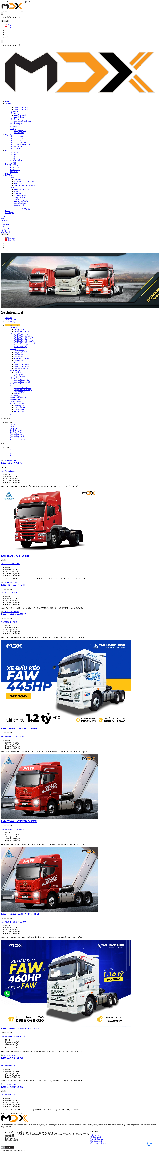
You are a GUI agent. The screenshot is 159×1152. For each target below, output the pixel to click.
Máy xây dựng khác (16, 123)
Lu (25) (12, 362)
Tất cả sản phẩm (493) (12, 325)
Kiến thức (13, 187)
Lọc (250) (13, 349)
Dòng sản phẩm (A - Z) (18, 438)
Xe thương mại (15, 125)
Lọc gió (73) (18, 353)
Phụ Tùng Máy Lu (16, 140)
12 (10, 449)
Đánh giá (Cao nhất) (16, 434)
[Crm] (6, 38)
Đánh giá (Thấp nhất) (17, 436)
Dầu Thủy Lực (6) (20, 409)
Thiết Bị (8, 103)
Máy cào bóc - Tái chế (21, 189)
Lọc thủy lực (14, 156)
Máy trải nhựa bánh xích (22, 121)
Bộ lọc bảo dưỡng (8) (21, 358)
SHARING (9, 176)
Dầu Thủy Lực (15, 170)
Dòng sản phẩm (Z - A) (18, 440)
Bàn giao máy (18, 183)
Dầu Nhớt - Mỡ (10, 164)
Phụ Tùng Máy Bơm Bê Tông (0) (25, 343)
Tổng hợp (17, 179)
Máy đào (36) (14, 378)
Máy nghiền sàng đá (21, 201)
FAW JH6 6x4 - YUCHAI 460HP (19, 821)
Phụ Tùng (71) (15, 333)
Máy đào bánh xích (20, 115)
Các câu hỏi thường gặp (22, 209)
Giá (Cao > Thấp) (16, 432)
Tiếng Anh (11, 25)
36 (10, 453)
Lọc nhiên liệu (14, 152)
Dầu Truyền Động (16, 168)
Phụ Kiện (13, 129)
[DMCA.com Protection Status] (7, 1148)
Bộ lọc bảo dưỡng (16, 160)
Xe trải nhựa (18, 193)
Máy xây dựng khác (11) (18, 397)
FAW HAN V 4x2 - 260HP (15, 555)
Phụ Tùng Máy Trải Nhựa (18, 142)
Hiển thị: (4, 443)
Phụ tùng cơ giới (96, 1141)
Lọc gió (12, 158)
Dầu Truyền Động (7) (21, 407)
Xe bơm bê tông (19, 197)
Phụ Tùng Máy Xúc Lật (18, 138)
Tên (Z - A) (13, 428)
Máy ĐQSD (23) (15, 399)
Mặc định (13, 424)
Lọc (6, 150)
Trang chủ (8, 318)
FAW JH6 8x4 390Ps (12, 1086)
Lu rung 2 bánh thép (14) (22, 366)
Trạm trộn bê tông (20, 203)
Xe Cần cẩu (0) (15, 396)
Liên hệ (7, 211)
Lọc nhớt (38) (18, 355)
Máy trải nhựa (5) (16, 386)
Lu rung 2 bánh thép (21, 109)
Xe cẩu (16, 199)
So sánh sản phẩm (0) (8, 415)
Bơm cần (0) (18, 372)
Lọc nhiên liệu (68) (20, 351)
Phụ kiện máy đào (20, 131)
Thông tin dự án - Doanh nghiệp (25, 185)
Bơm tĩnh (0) (18, 374)
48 (10, 455)
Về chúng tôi (9, 213)
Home (7, 101)
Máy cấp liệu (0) (19, 392)
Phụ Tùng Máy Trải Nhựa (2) (24, 341)
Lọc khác (13, 162)
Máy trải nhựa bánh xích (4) (23, 388)
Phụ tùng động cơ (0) (21, 345)
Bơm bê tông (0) (15, 370)
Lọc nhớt (13, 154)
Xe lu (16, 191)
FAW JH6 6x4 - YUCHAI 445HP (19, 728)
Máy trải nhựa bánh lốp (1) (23, 390)
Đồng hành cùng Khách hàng (24, 181)
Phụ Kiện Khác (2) (20, 329)
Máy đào (13, 113)
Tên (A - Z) (13, 426)
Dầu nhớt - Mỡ (19, 205)
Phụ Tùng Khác (15, 148)
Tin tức (12, 178)
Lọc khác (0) (18, 360)
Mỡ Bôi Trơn (14, 172)
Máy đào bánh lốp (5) (21, 380)
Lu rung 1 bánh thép (21, 107)
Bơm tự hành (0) (19, 376)
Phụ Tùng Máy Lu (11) (22, 335)
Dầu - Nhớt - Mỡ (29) (17, 403)
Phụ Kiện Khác (19, 133)
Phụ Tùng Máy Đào (16, 137)
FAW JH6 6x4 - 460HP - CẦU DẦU (20, 914)
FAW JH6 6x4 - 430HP (13, 614)
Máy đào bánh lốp (20, 117)
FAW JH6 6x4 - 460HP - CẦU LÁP (20, 1028)
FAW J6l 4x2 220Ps (11, 463)
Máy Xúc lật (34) (15, 384)
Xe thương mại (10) (16, 401)
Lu (10, 105)
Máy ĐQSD (14, 127)
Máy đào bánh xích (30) (22, 382)
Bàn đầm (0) (18, 394)
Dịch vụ (8, 174)
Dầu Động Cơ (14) (20, 405)
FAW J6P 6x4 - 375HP (13, 585)
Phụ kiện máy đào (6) (21, 331)
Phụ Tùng (8, 135)
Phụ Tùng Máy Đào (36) (22, 339)
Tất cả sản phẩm (10, 320)
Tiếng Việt (10, 27)
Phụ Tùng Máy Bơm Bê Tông (20, 144)
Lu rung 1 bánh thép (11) (22, 364)
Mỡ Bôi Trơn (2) (19, 411)
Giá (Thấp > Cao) (16, 430)
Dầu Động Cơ (14, 166)
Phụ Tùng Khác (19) (21, 347)
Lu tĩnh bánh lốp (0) (21, 368)
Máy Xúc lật (14, 111)
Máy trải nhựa (14, 119)
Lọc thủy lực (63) (20, 356)
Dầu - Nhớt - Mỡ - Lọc (98, 1143)
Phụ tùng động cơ (16, 146)
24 (10, 451)
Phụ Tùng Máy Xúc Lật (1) (23, 337)
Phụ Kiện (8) (14, 327)
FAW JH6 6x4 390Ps (12, 1057)
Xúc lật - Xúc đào (20, 195)
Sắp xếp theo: (5, 419)
